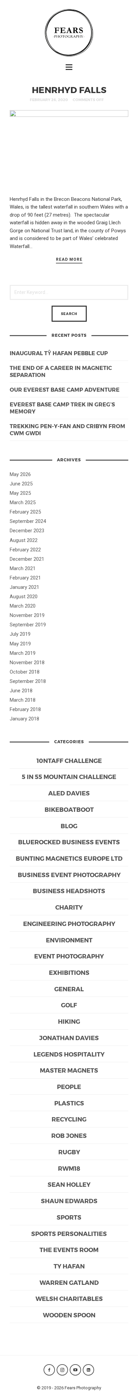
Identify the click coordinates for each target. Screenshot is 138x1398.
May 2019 (20, 644)
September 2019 (28, 625)
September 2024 (28, 521)
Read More (69, 259)
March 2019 (23, 653)
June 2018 (21, 691)
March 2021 (23, 568)
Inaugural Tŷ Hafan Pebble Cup (59, 353)
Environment (69, 939)
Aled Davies (69, 792)
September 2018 (28, 681)
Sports (69, 1217)
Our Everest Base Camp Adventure (65, 389)
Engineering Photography (69, 923)
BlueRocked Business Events (69, 841)
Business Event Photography (69, 874)
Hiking (69, 1021)
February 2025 (25, 512)
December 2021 (27, 559)
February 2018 (25, 709)
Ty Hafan (69, 1265)
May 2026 (20, 474)
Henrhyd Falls (69, 89)
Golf (69, 1004)
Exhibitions (69, 972)
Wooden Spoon (69, 1314)
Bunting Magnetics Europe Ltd (69, 858)
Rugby (69, 1151)
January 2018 (24, 719)
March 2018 (23, 700)
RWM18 (69, 1168)
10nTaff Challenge (69, 760)
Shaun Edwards (69, 1200)
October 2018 (25, 672)
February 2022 (25, 550)
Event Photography (69, 955)
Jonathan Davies (69, 1037)
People (69, 1086)
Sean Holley (69, 1184)
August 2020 (24, 597)
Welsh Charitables (69, 1298)
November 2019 (27, 615)
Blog (69, 825)
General (69, 988)
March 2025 (23, 502)
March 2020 (23, 606)
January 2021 (24, 587)
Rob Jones (69, 1135)
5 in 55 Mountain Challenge (69, 776)
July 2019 (20, 634)
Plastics (69, 1102)
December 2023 (27, 531)
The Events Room (69, 1249)
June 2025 (21, 484)
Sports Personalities (69, 1233)
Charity (69, 907)
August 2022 (24, 540)
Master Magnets (69, 1070)
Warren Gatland (69, 1282)
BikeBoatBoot (69, 809)
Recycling (69, 1118)
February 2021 (25, 578)
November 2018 (27, 662)
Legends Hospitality (69, 1054)
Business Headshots (69, 890)
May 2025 (20, 493)
